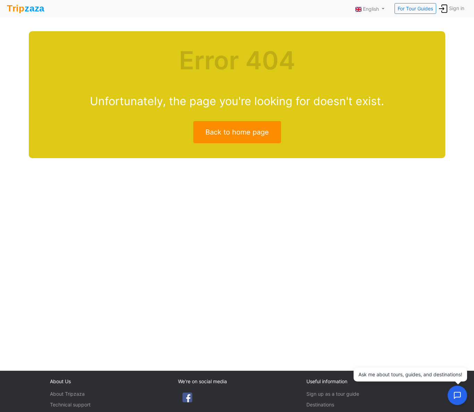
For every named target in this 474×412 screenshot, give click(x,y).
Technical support (70, 404)
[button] (457, 395)
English (371, 9)
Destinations (320, 404)
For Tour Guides (415, 8)
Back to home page (237, 132)
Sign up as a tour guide (332, 394)
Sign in (456, 8)
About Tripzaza (67, 394)
